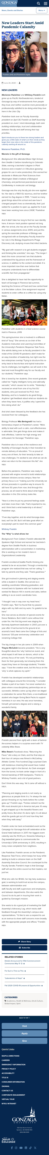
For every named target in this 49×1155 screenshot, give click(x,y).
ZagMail (5, 1086)
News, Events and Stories (12, 10)
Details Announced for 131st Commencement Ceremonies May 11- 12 (22, 962)
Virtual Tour (8, 1099)
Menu (41, 10)
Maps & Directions (10, 1056)
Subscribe (26, 947)
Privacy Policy (9, 1069)
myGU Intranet (9, 1103)
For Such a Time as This (14, 971)
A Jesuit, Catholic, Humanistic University (15, 1140)
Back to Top (23, 1018)
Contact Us (7, 1090)
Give (24, 1041)
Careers (6, 1060)
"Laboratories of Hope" (13, 978)
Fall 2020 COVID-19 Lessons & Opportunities (22, 985)
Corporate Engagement (13, 1095)
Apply (25, 1033)
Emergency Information (13, 1064)
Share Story (26, 941)
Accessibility (8, 1073)
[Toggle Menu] (45, 3)
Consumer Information (13, 1082)
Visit (24, 1026)
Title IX (5, 1077)
